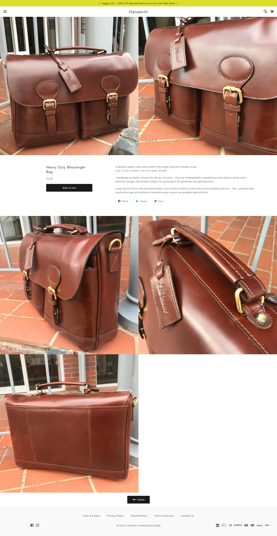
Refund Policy (139, 515)
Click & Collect (91, 515)
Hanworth (138, 11)
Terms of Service (164, 515)
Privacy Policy (115, 515)
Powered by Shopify (149, 525)
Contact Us (187, 515)
